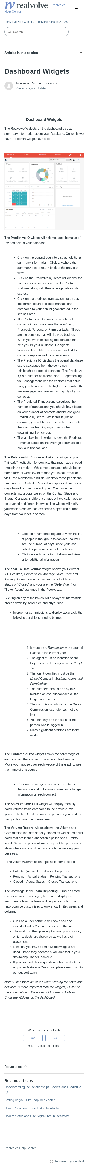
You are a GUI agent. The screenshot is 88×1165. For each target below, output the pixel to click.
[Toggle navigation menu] (76, 7)
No (55, 1037)
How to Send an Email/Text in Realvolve (32, 1108)
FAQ (65, 21)
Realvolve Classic (47, 21)
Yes (33, 1037)
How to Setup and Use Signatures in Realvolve (37, 1116)
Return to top (13, 1066)
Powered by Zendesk (70, 1161)
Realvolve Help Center (18, 21)
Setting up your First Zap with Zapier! (30, 1100)
